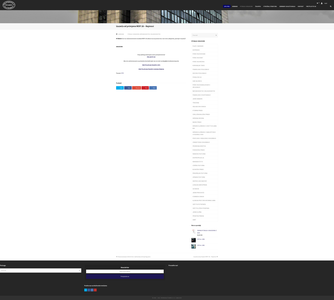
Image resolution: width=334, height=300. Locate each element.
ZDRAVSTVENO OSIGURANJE (201, 142)
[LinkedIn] (92, 290)
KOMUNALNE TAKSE (199, 65)
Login (325, 3)
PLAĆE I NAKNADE (198, 46)
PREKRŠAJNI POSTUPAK (200, 173)
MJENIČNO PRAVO (198, 169)
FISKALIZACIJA (197, 77)
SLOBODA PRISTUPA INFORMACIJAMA (204, 200)
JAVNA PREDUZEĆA (198, 192)
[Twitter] (85, 290)
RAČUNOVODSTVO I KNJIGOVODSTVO (150, 34)
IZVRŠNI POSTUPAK (198, 165)
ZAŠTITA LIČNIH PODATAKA (201, 208)
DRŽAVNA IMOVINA (198, 118)
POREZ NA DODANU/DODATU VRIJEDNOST (201, 86)
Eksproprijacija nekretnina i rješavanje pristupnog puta (134, 257)
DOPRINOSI (196, 50)
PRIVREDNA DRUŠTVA (199, 146)
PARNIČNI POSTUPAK (199, 154)
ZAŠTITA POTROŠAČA (199, 204)
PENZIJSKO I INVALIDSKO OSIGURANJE (204, 138)
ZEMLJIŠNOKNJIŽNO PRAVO (201, 114)
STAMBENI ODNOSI (198, 196)
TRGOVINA (196, 103)
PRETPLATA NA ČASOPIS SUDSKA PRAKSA (151, 69)
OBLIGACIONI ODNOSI (199, 106)
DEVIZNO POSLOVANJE (199, 73)
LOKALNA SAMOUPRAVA (200, 185)
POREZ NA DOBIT (198, 58)
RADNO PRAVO (197, 122)
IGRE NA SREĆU (197, 81)
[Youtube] (95, 290)
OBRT (194, 220)
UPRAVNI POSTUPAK (199, 177)
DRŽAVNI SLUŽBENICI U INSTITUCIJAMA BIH (205, 127)
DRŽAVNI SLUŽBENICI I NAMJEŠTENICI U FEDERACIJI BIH (204, 133)
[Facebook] (89, 290)
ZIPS (122, 73)
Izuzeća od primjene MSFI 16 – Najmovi (204, 257)
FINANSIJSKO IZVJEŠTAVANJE (202, 95)
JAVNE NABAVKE (197, 99)
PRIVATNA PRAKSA (198, 216)
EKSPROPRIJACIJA (198, 158)
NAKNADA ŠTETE (198, 161)
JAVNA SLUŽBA (197, 212)
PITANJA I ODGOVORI (133, 34)
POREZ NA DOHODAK (199, 54)
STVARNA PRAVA (197, 110)
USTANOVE (196, 189)
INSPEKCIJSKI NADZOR (200, 181)
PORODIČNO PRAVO (199, 150)
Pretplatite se (125, 276)
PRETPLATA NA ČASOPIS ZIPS (151, 65)
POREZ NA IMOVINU (198, 61)
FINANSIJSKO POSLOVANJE (201, 69)
